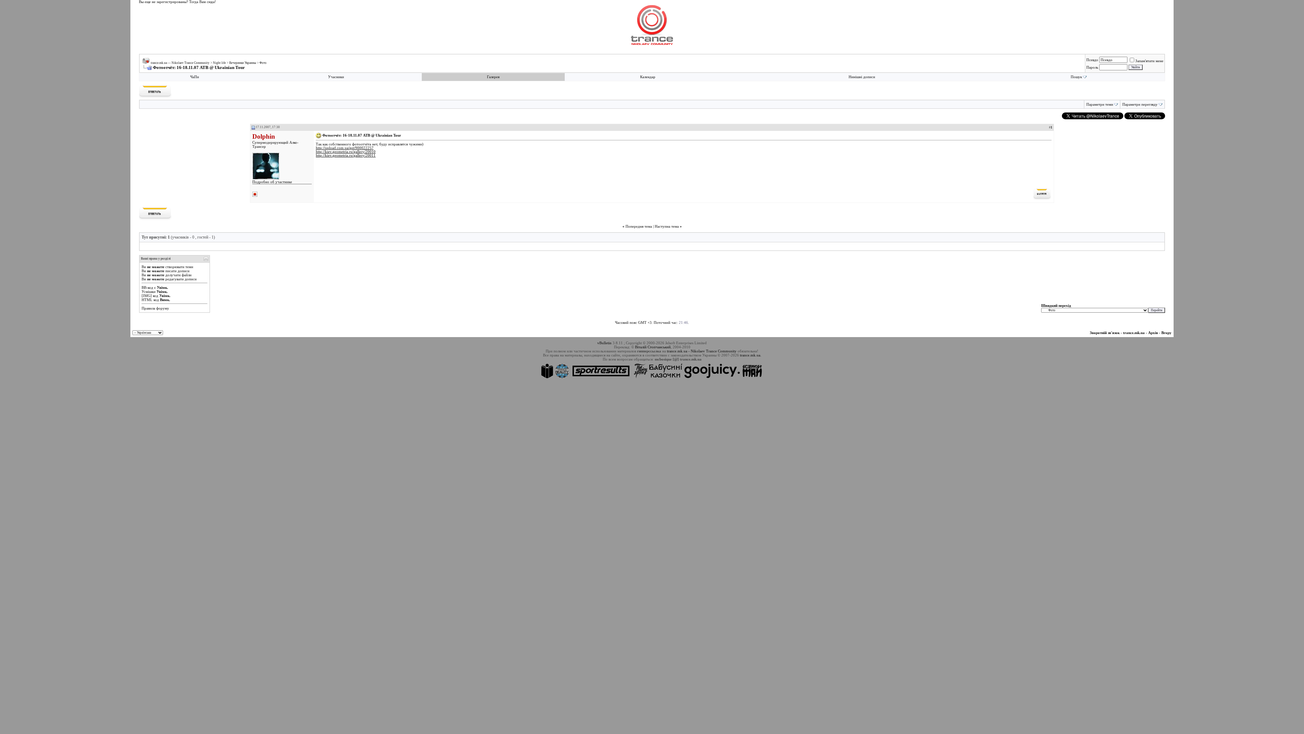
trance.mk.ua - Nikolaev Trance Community (702, 351)
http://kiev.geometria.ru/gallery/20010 (346, 152)
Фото (263, 63)
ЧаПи (194, 77)
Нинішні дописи (862, 77)
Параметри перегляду (1140, 104)
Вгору (1166, 333)
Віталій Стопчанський (653, 347)
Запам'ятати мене (1149, 61)
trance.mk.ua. (750, 355)
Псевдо (1092, 60)
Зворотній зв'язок (1105, 333)
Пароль (1092, 67)
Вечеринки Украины (242, 63)
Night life (219, 63)
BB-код (147, 287)
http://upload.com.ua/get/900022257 (345, 148)
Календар (647, 77)
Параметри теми (1099, 104)
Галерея (493, 77)
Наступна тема (667, 226)
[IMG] (147, 296)
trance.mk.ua (1134, 333)
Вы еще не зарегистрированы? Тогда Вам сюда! (177, 2)
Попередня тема (639, 226)
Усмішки (149, 292)
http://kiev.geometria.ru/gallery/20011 (346, 155)
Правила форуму (155, 308)
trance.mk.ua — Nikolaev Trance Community (180, 63)
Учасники (336, 77)
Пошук (1076, 77)
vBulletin (604, 343)
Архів (1153, 333)
